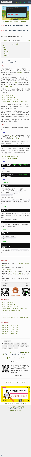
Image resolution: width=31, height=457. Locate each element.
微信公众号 (16, 407)
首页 (17, 2)
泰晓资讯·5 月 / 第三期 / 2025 (10, 327)
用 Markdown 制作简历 (8, 97)
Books (11, 348)
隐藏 (17, 44)
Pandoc (15, 82)
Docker (23, 343)
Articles (4, 348)
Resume (16, 346)
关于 (24, 2)
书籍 (16, 348)
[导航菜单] (29, 2)
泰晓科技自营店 (17, 274)
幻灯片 (4, 346)
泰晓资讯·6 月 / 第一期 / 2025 (10, 325)
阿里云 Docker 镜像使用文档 (10, 156)
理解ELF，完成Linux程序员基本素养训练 (16, 403)
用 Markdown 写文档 (8, 95)
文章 (27, 346)
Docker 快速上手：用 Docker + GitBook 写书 (14, 101)
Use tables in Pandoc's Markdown (12, 310)
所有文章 (15, 382)
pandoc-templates (8, 86)
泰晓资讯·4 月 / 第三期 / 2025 (10, 334)
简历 (22, 346)
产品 (20, 2)
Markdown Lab (10, 113)
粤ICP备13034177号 (15, 410)
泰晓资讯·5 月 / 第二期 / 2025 (10, 329)
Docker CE (13, 137)
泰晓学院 (10, 271)
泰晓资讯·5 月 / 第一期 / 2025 (10, 332)
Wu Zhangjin (5, 40)
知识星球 (21, 407)
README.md (7, 129)
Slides (10, 346)
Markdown (19, 72)
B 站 (15, 271)
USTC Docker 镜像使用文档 (9, 158)
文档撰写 (17, 343)
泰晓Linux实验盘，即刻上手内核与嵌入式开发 (15, 21)
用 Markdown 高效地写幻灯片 (10, 99)
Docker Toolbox (16, 139)
